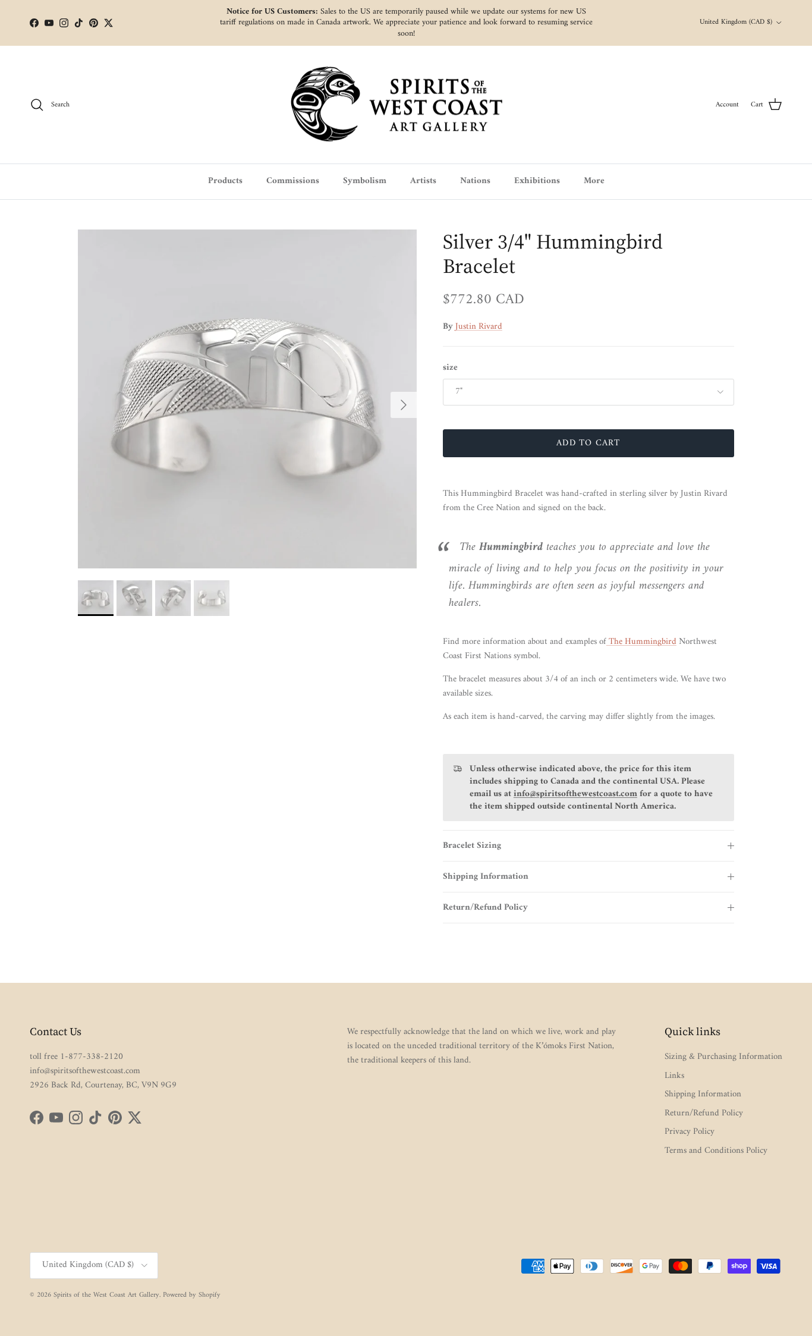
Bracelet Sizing (472, 846)
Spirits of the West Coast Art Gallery (106, 1295)
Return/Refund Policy (485, 908)
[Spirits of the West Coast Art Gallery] (406, 105)
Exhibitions (537, 181)
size (450, 367)
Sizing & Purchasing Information (723, 1057)
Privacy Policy (690, 1132)
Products (225, 181)
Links (674, 1076)
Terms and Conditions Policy (716, 1151)
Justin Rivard (478, 327)
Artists (423, 181)
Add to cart (588, 443)
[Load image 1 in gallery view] (247, 399)
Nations (475, 181)
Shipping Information (485, 877)
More (594, 181)
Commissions (292, 181)
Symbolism (364, 181)
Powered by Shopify (192, 1295)
